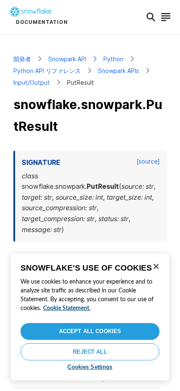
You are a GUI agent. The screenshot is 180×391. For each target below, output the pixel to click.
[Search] (151, 17)
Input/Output (31, 82)
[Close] (156, 266)
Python (113, 59)
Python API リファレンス (47, 70)
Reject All (90, 352)
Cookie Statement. (66, 308)
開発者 (22, 59)
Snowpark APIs (118, 70)
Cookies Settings (89, 367)
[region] (90, 317)
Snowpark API (67, 59)
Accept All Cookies (90, 331)
